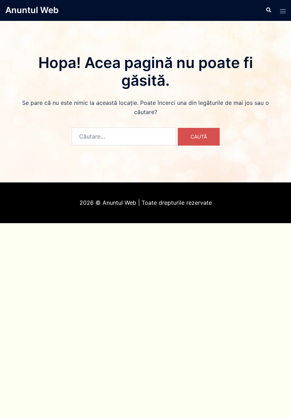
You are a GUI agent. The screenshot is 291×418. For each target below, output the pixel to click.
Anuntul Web (32, 10)
